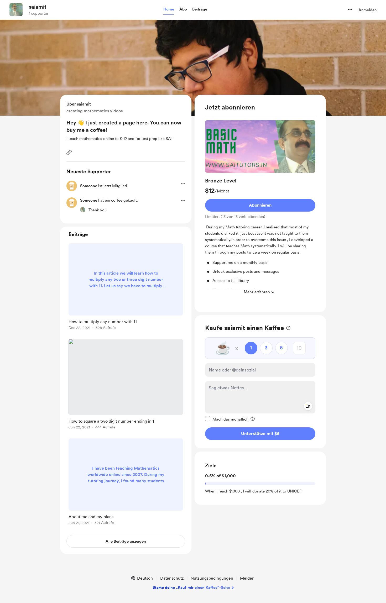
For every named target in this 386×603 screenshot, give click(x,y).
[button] (168, 9)
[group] (260, 208)
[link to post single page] (125, 287)
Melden (247, 578)
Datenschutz (172, 578)
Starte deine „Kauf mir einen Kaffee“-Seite (191, 587)
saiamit (37, 7)
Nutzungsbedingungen (212, 578)
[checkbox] (226, 419)
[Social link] (69, 152)
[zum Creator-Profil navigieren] (16, 9)
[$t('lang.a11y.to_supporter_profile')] (82, 210)
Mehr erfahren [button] (257, 292)
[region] (260, 203)
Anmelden (367, 10)
